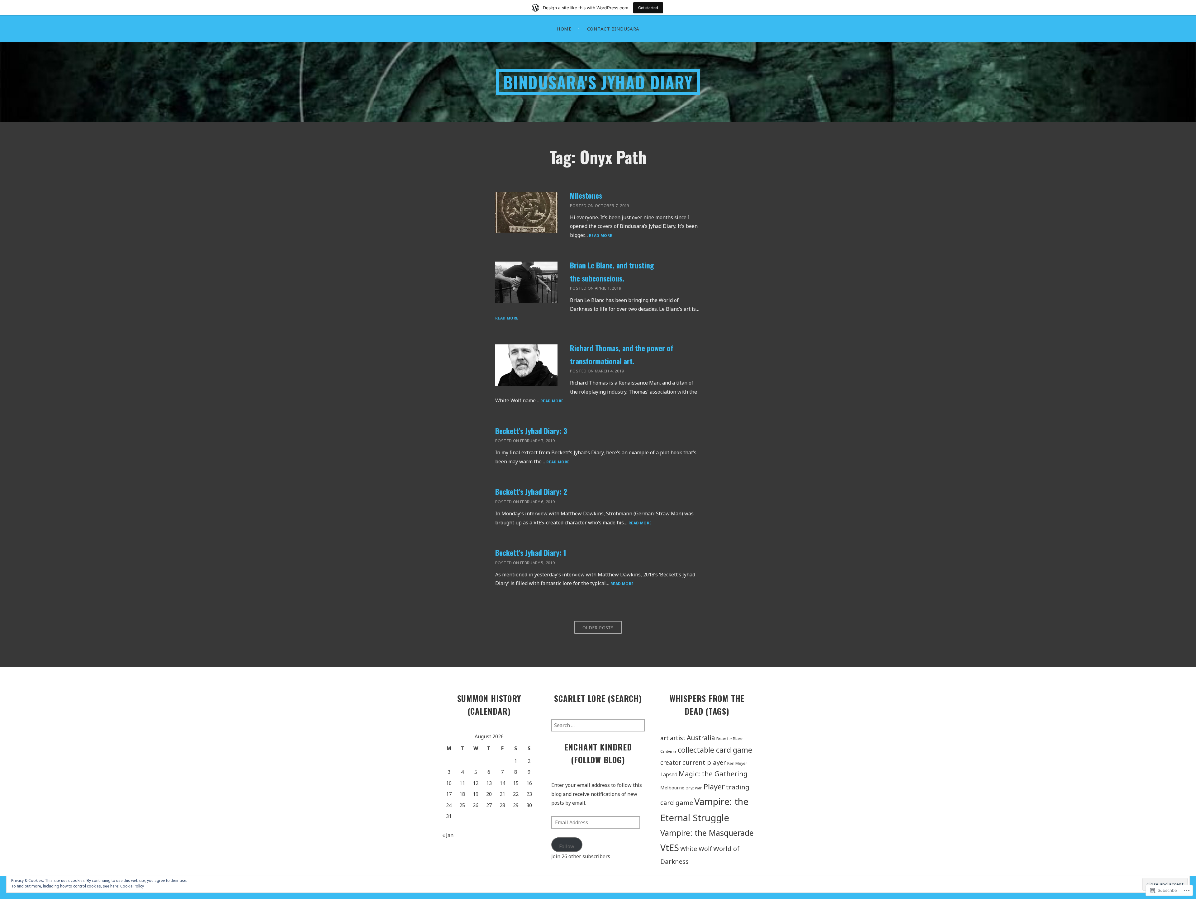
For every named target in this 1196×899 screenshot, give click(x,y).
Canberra (668, 751)
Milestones (586, 195)
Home (564, 29)
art (664, 738)
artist (678, 738)
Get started (648, 7)
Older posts (598, 628)
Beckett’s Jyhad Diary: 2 (531, 491)
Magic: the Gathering (713, 773)
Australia (701, 737)
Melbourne (672, 787)
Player (714, 786)
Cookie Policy (132, 886)
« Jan (447, 835)
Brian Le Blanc (729, 738)
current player (704, 762)
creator (670, 763)
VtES (669, 847)
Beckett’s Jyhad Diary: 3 (531, 430)
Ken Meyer (737, 763)
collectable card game (715, 750)
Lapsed (668, 774)
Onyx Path (694, 788)
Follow (566, 846)
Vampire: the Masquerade (707, 832)
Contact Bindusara (613, 29)
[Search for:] (598, 725)
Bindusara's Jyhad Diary (598, 82)
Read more (600, 235)
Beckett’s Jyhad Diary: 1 (530, 552)
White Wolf (696, 849)
